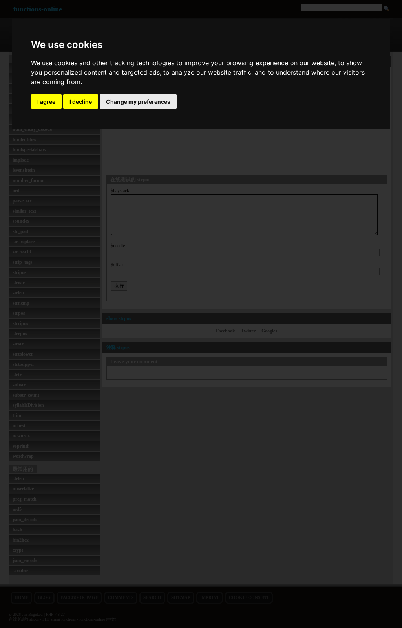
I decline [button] (80, 101)
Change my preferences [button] (138, 101)
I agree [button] (46, 101)
